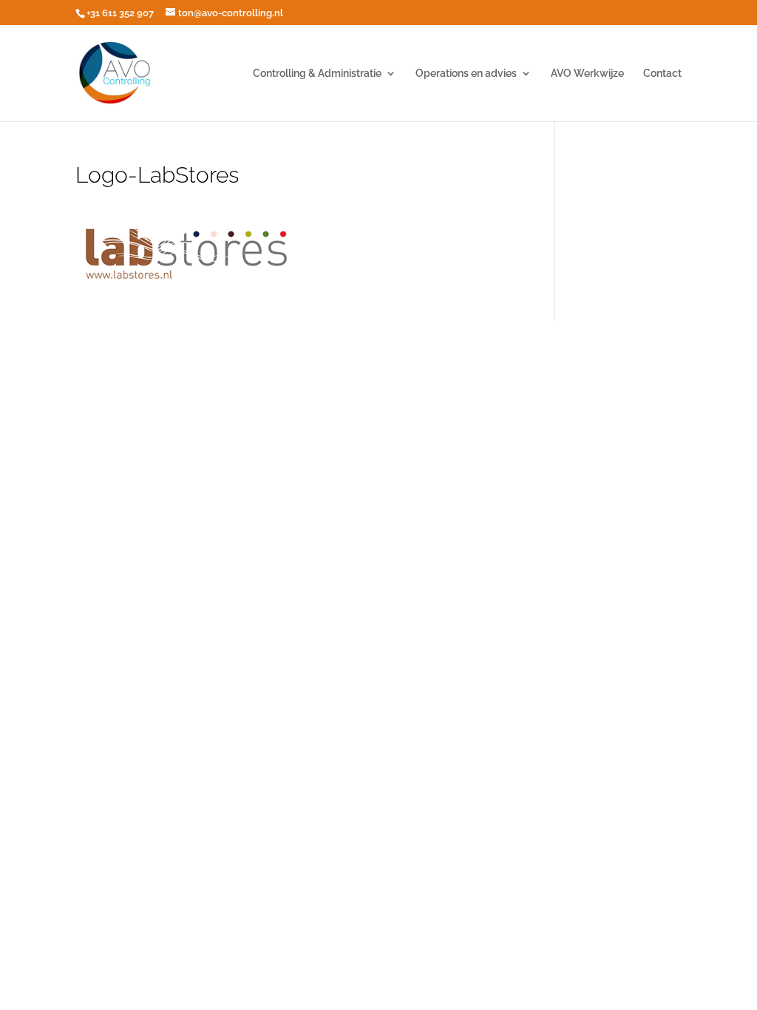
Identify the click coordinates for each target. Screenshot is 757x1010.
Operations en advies (466, 73)
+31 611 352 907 (120, 12)
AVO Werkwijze (587, 73)
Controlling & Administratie (317, 73)
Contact (662, 73)
